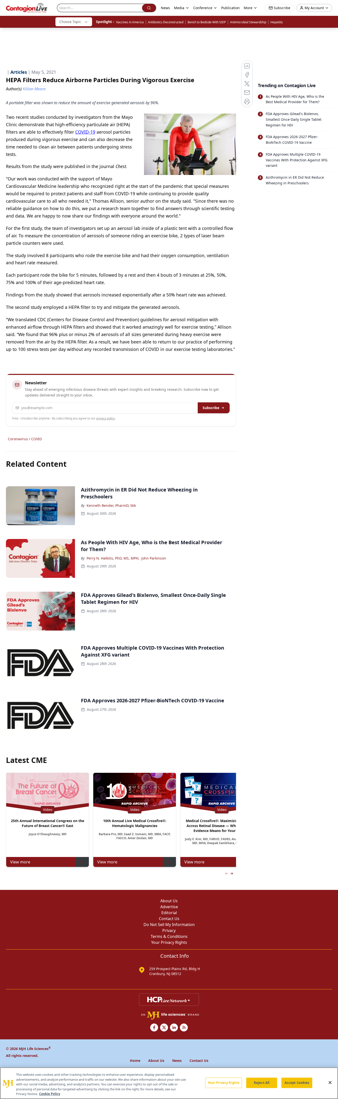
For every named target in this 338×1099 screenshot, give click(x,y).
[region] (169, 1083)
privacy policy (105, 418)
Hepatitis (276, 22)
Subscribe (211, 407)
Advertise (169, 906)
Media (179, 7)
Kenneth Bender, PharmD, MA (111, 505)
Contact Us (169, 918)
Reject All (261, 1082)
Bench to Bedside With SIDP (207, 22)
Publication (230, 7)
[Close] (330, 1082)
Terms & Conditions (169, 936)
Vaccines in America (130, 22)
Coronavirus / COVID (25, 439)
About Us (169, 901)
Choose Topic (70, 21)
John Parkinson (153, 558)
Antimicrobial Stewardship (248, 22)
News (165, 7)
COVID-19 (85, 132)
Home (135, 1060)
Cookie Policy (49, 1094)
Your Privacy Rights (169, 942)
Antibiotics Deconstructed (165, 22)
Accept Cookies (297, 1082)
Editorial (169, 912)
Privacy (169, 930)
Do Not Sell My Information (169, 924)
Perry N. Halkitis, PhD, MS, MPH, (113, 558)
